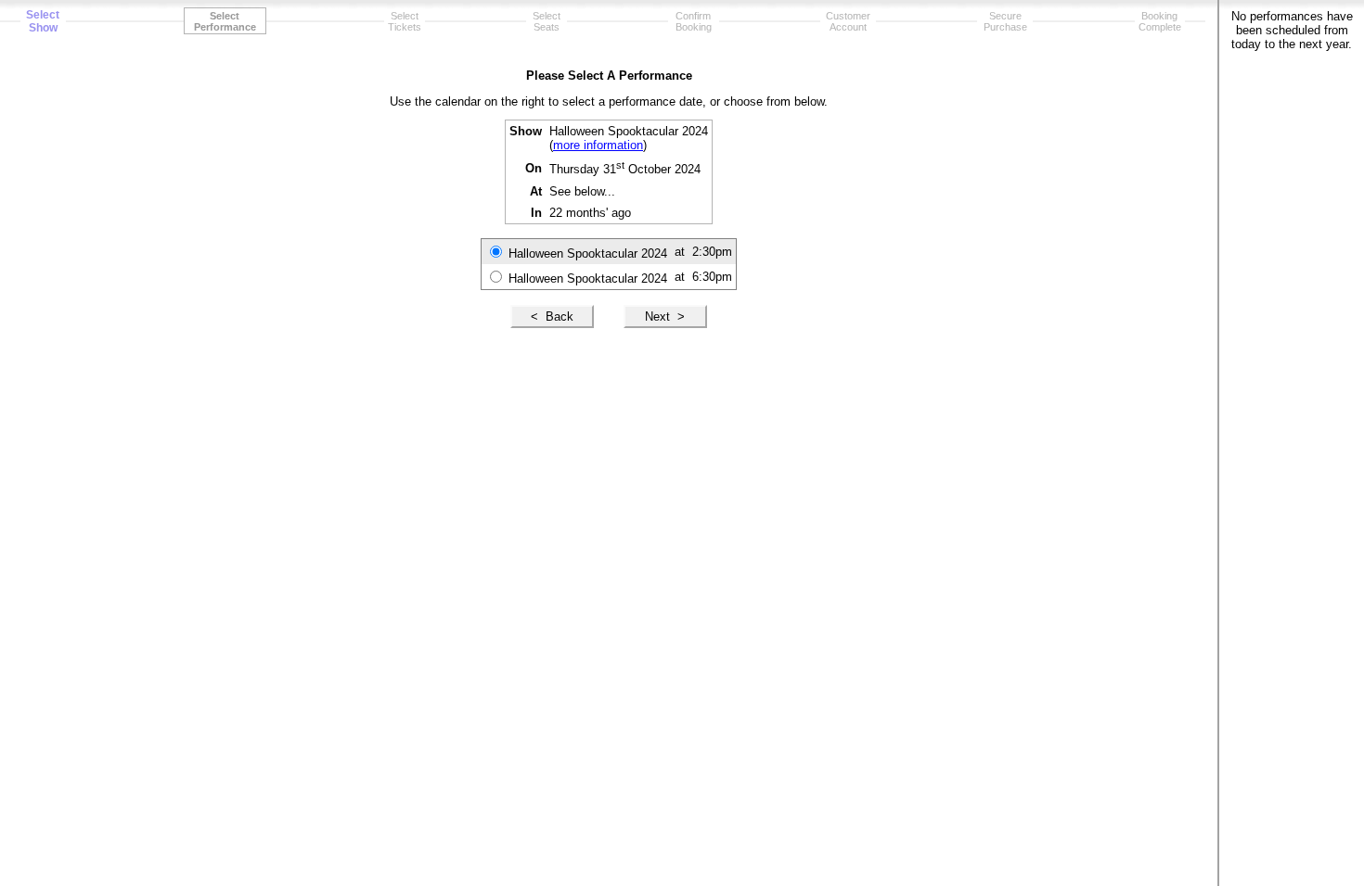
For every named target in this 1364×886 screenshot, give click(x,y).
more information (598, 145)
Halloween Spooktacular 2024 (587, 253)
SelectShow (42, 21)
